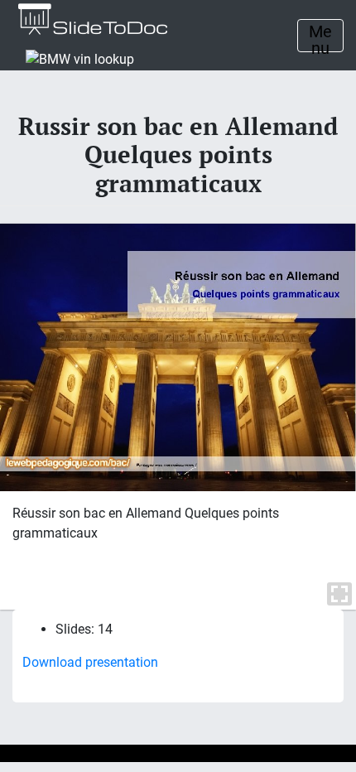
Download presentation (90, 662)
